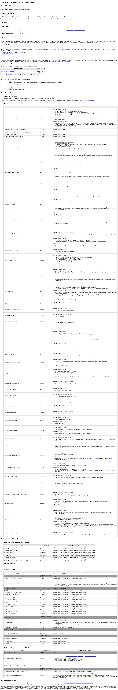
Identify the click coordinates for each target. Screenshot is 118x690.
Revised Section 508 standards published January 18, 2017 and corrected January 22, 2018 (18, 74)
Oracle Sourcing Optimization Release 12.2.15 (76, 30)
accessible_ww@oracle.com (19, 33)
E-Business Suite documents (90, 656)
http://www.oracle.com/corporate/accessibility (39, 684)
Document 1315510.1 (78, 660)
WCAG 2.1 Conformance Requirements (87, 100)
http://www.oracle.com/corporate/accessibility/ (62, 61)
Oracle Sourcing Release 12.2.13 (9, 53)
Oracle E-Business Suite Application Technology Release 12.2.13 (15, 52)
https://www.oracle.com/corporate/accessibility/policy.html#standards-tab (79, 683)
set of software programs (95, 339)
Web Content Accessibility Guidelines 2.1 (9, 71)
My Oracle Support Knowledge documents (74, 656)
